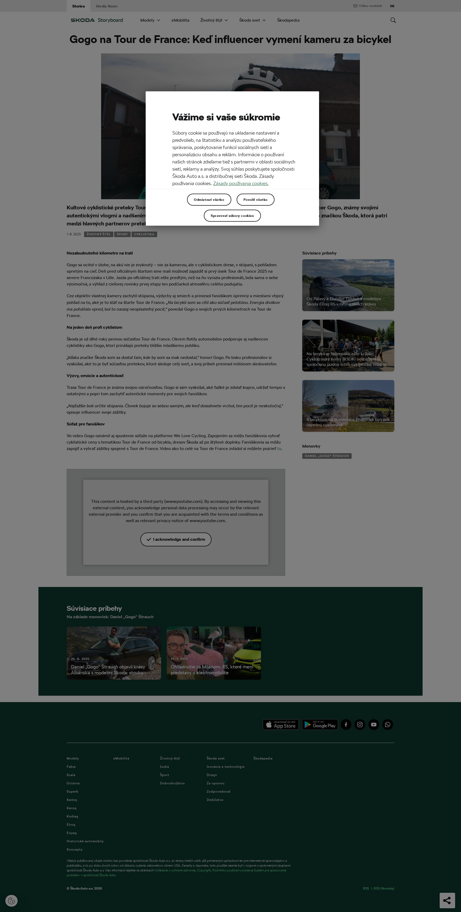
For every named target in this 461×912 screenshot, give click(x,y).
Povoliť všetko (256, 199)
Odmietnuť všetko (209, 199)
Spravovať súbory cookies (232, 215)
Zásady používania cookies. (241, 183)
